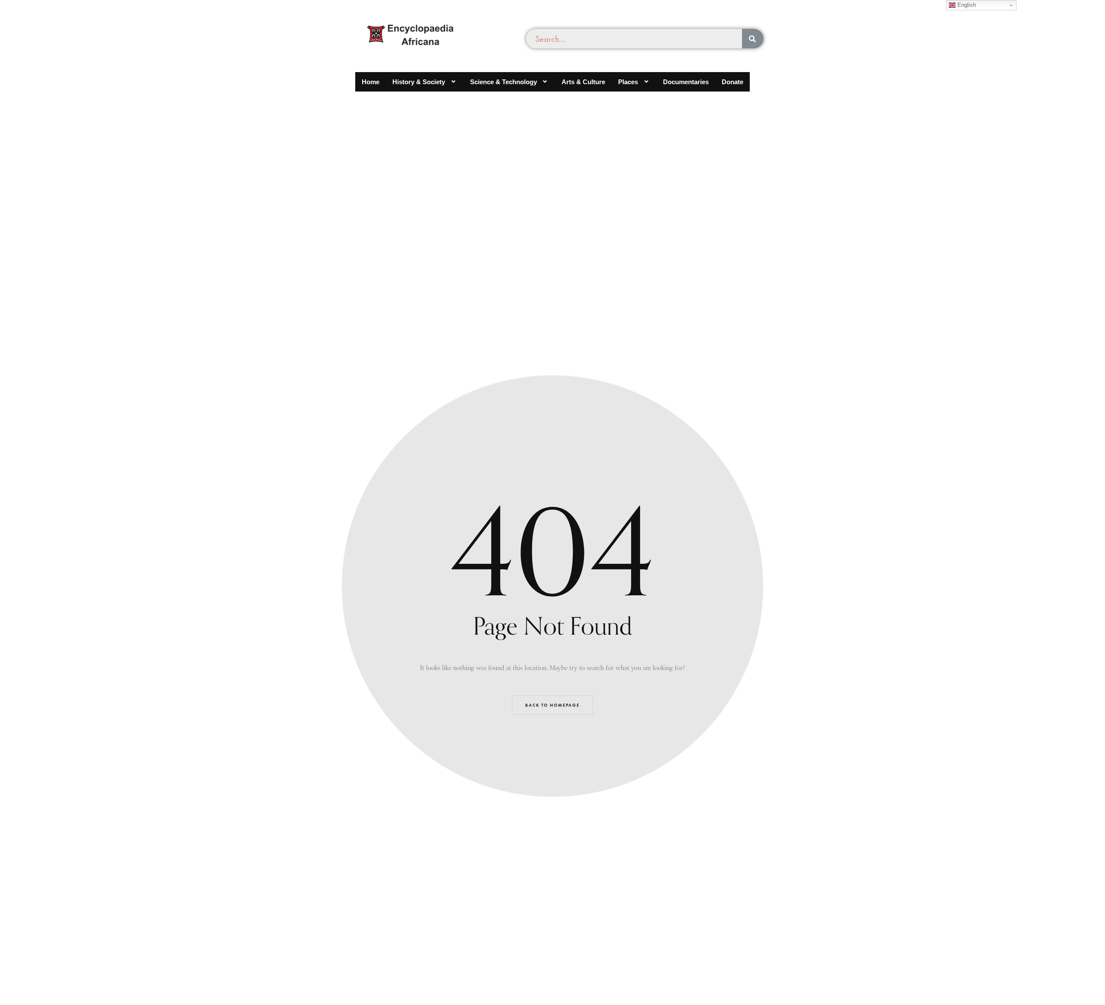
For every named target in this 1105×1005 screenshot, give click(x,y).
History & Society (418, 81)
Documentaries (686, 81)
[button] (425, 82)
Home (370, 81)
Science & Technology (503, 81)
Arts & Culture (583, 81)
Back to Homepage (552, 705)
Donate (732, 81)
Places (628, 81)
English (966, 5)
